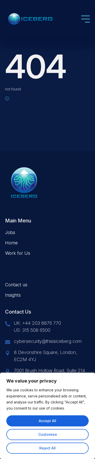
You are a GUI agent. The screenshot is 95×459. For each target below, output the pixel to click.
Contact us (16, 284)
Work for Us (17, 253)
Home (11, 242)
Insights (13, 295)
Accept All (47, 421)
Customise (47, 434)
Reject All (47, 448)
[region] (47, 416)
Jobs (10, 232)
